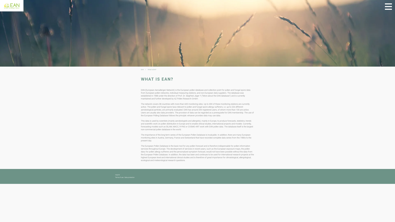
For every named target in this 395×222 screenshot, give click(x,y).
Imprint (117, 175)
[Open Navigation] (388, 6)
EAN (142, 69)
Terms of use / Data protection (125, 177)
